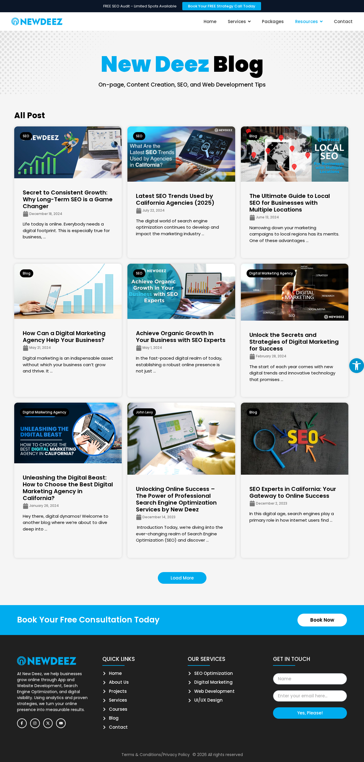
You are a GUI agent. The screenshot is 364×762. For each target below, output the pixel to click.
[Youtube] (61, 723)
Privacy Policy (176, 754)
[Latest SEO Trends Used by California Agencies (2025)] (181, 154)
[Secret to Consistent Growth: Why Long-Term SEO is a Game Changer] (68, 152)
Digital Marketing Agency (271, 273)
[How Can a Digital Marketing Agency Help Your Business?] (68, 291)
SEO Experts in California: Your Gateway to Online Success (292, 492)
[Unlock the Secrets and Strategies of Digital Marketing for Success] (294, 292)
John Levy (144, 412)
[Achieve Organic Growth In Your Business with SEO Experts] (181, 291)
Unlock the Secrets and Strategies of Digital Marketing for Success (294, 342)
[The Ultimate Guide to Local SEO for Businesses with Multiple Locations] (294, 154)
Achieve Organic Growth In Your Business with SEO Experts (181, 336)
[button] (356, 365)
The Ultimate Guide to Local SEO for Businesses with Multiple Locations (289, 203)
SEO (26, 136)
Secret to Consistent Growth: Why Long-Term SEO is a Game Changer (68, 199)
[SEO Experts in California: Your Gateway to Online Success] (294, 438)
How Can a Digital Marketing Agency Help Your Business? (64, 336)
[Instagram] (35, 723)
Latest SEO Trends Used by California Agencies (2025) (175, 199)
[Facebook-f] (22, 723)
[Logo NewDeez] (37, 21)
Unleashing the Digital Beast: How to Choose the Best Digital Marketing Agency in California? (68, 488)
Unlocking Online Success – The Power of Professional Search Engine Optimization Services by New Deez (176, 499)
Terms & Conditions (141, 754)
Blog (253, 136)
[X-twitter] (48, 723)
